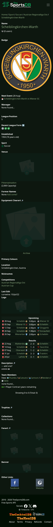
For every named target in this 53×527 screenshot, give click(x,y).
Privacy (28, 521)
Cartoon (34, 377)
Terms (20, 521)
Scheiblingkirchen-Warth (13, 17)
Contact (48, 521)
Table (5, 380)
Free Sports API (8, 502)
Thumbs (13, 377)
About (12, 521)
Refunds (38, 521)
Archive (26, 253)
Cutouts (23, 377)
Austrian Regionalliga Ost (35, 14)
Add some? (12, 194)
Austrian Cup (7, 285)
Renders (46, 377)
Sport (11, 14)
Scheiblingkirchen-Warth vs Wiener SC (21, 98)
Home (4, 14)
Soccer (19, 14)
